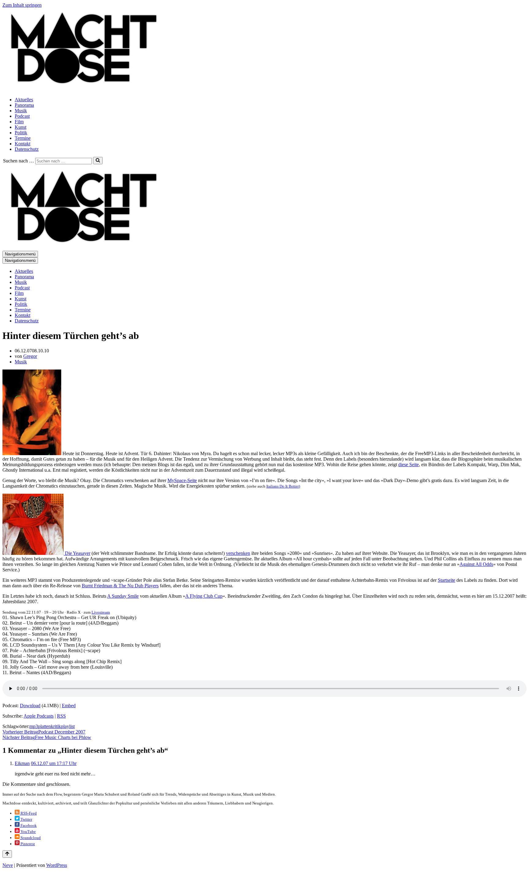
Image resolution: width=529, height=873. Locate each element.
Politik (21, 132)
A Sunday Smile (123, 596)
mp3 (33, 726)
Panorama (24, 105)
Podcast (22, 116)
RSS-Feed (28, 813)
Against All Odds (476, 564)
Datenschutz (27, 149)
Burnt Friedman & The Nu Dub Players (120, 585)
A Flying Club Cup (204, 596)
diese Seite (408, 464)
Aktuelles (24, 99)
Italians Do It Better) (283, 486)
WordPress (56, 865)
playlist (68, 726)
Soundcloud (30, 837)
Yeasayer (81, 553)
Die (68, 553)
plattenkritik (49, 726)
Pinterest (27, 843)
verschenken (238, 553)
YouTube (28, 831)
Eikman (22, 763)
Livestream (101, 612)
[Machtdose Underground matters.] (81, 89)
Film (19, 121)
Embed (69, 705)
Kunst (20, 127)
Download (30, 705)
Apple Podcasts (39, 716)
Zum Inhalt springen (22, 5)
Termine (23, 138)
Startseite (446, 580)
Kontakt (22, 143)
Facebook (28, 825)
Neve (7, 865)
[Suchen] (98, 160)
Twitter (26, 819)
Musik (21, 110)
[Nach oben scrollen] (7, 854)
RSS (61, 716)
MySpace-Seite (182, 480)
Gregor (30, 356)
